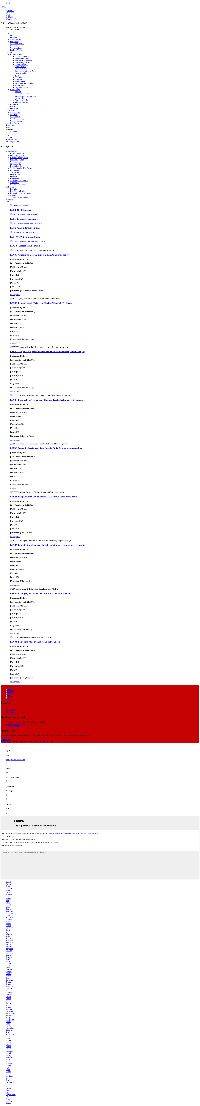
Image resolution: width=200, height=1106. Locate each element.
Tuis (7, 33)
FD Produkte (19, 77)
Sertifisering (14, 42)
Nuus (7, 127)
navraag (13, 295)
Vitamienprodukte (21, 65)
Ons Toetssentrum (16, 121)
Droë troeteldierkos (22, 100)
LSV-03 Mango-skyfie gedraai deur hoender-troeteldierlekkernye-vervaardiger (47, 351)
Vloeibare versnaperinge (24, 102)
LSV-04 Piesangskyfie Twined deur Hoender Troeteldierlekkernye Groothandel (47, 400)
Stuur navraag (6, 740)
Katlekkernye (15, 90)
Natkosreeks (19, 85)
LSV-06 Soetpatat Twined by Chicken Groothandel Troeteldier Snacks (43, 496)
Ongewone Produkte (22, 88)
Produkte (9, 52)
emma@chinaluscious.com (15, 724)
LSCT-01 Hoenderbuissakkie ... (25, 228)
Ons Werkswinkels (17, 119)
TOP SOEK (49, 742)
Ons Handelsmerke (17, 44)
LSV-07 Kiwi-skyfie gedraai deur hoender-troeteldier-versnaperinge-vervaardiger (48, 545)
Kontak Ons (10, 125)
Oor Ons (9, 35)
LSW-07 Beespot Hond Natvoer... (26, 246)
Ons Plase (13, 115)
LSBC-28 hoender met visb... (24, 219)
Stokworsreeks (20, 67)
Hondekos (14, 104)
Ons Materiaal (15, 117)
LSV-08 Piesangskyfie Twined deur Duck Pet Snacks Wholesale (40, 593)
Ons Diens (14, 46)
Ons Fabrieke (10, 110)
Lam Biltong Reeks (22, 63)
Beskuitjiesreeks (21, 69)
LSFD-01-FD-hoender (20, 210)
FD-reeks (18, 79)
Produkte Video (16, 50)
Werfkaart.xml (11, 712)
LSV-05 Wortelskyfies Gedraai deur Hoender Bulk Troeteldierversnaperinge (46, 448)
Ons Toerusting (15, 123)
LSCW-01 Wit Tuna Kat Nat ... (25, 237)
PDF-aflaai (14, 108)
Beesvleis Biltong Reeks (24, 60)
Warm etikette (11, 710)
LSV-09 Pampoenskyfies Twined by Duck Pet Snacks (35, 642)
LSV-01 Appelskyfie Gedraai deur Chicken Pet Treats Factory (39, 255)
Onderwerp (14, 131)
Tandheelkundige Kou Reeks (25, 71)
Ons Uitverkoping (16, 48)
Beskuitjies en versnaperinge (25, 96)
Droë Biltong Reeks (22, 94)
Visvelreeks (19, 75)
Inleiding (13, 37)
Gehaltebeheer (15, 40)
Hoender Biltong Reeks (23, 56)
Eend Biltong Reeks (22, 58)
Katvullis (18, 92)
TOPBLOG (40, 742)
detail (18, 295)
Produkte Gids (11, 708)
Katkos (12, 106)
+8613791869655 (12, 726)
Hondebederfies (16, 54)
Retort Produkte (20, 81)
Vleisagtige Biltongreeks (24, 83)
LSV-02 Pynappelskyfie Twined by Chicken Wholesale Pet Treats (41, 303)
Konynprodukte (20, 73)
